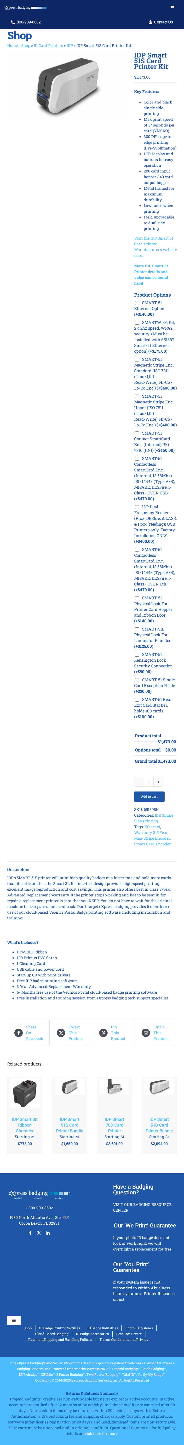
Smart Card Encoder (152, 843)
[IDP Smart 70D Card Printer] (114, 1094)
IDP (70, 45)
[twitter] (39, 1233)
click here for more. (101, 1433)
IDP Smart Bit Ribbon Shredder (25, 1125)
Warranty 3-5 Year (150, 832)
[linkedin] (48, 1233)
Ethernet (152, 826)
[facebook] (30, 1233)
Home (12, 45)
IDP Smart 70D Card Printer (114, 1125)
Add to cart (149, 796)
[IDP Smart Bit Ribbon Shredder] (24, 1094)
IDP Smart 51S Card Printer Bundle (69, 1125)
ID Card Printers (48, 45)
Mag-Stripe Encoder (152, 838)
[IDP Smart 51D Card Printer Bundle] (159, 1094)
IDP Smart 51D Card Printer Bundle (159, 1125)
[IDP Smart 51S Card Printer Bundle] (69, 1094)
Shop (25, 45)
